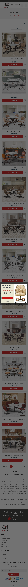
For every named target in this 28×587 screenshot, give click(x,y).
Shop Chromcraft (7, 298)
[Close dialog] (26, 285)
